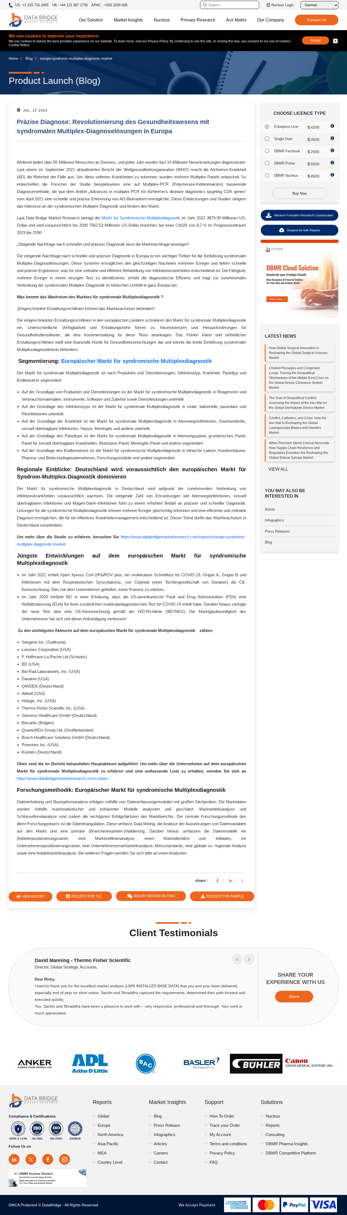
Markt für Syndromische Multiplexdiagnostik (141, 218)
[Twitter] (243, 880)
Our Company (270, 20)
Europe (104, 1125)
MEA (102, 1153)
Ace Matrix (236, 20)
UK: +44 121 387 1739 (70, 5)
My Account (220, 1134)
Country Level (110, 1162)
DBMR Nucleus (286, 175)
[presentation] (237, 959)
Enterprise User (286, 127)
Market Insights (128, 20)
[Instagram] (64, 1159)
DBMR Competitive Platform (291, 1153)
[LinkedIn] (14, 1159)
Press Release (167, 1125)
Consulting (275, 1134)
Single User (283, 139)
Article (270, 509)
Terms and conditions (228, 1143)
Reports (273, 1125)
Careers (161, 1153)
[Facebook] (217, 880)
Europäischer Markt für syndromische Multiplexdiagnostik (136, 361)
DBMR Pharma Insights (287, 1143)
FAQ (214, 1162)
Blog (29, 58)
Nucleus (162, 20)
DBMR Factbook (287, 151)
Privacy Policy (222, 1153)
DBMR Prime (284, 163)
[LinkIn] (230, 880)
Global (103, 1116)
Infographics (274, 520)
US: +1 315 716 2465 (31, 5)
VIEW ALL (278, 469)
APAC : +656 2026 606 (109, 5)
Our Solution (91, 20)
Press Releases (277, 531)
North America (110, 1134)
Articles (160, 1143)
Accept (316, 40)
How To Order (222, 1116)
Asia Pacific (108, 1143)
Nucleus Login (282, 5)
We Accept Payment (198, 1205)
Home (13, 58)
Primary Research (198, 20)
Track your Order (225, 1125)
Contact (161, 1162)
